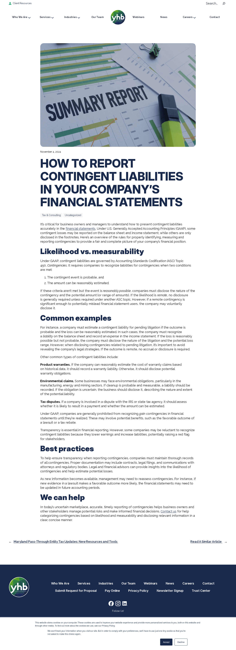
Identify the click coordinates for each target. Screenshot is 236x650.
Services (45, 17)
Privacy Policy (138, 590)
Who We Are (19, 17)
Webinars (138, 17)
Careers (188, 17)
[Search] (224, 3)
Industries (70, 17)
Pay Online (112, 590)
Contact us (168, 511)
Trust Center (201, 590)
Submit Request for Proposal (76, 590)
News (163, 17)
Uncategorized (73, 215)
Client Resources (22, 3)
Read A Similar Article (206, 541)
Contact (215, 17)
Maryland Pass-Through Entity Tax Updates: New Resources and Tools (66, 541)
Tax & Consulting (51, 215)
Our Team (97, 17)
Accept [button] (166, 641)
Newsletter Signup (170, 590)
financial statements (80, 228)
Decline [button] (181, 641)
